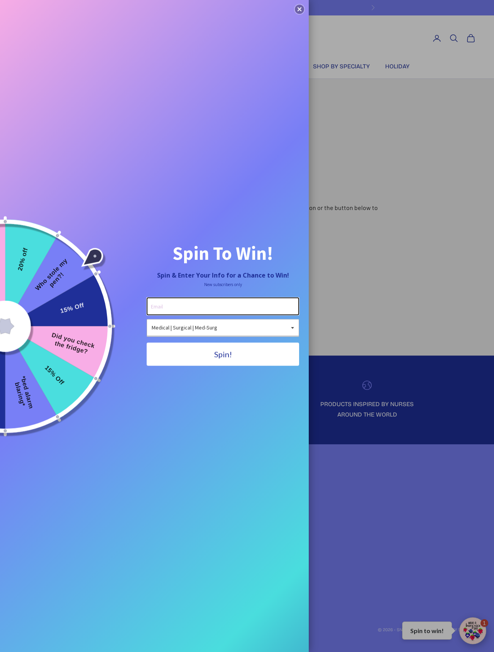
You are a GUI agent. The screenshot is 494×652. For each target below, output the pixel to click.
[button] (299, 9)
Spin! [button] (223, 354)
